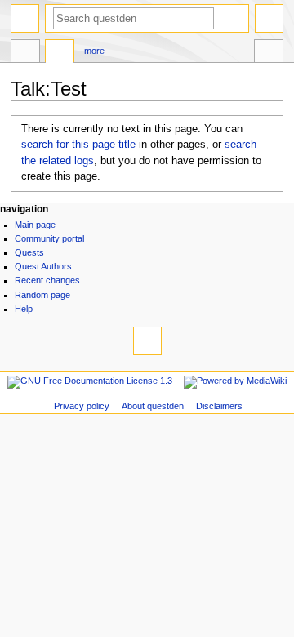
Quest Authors (43, 266)
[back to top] (147, 341)
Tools (269, 53)
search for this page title (78, 144)
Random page (42, 295)
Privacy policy (81, 406)
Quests (29, 252)
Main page (35, 224)
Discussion (60, 53)
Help (24, 309)
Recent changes (47, 280)
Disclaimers (219, 406)
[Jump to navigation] (25, 18)
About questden (153, 406)
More (94, 51)
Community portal (49, 238)
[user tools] (269, 18)
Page (25, 53)
